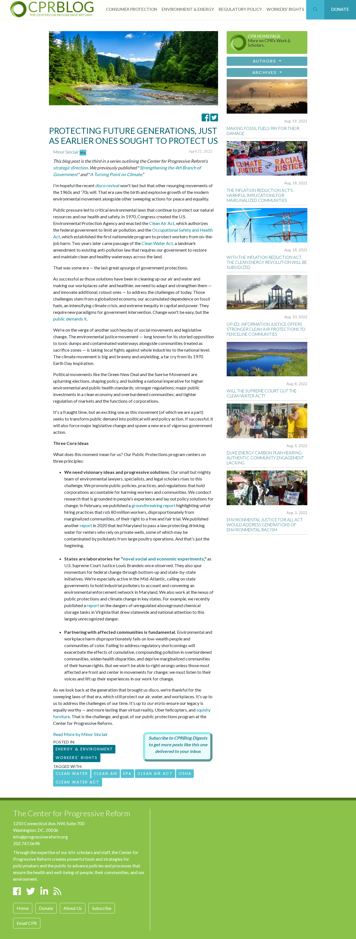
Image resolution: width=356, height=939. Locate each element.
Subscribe (101, 908)
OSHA (185, 773)
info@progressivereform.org (40, 836)
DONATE (340, 9)
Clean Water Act (157, 243)
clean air (105, 773)
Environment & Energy (188, 9)
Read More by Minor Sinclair (80, 734)
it (85, 318)
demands (74, 318)
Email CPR (27, 923)
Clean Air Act (161, 223)
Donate (46, 908)
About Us (72, 908)
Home (23, 908)
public (59, 318)
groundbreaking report (153, 505)
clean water (72, 773)
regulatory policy (240, 9)
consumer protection (131, 9)
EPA (127, 773)
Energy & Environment (84, 749)
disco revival (107, 185)
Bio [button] (82, 153)
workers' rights (285, 9)
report (86, 525)
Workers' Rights (77, 757)
